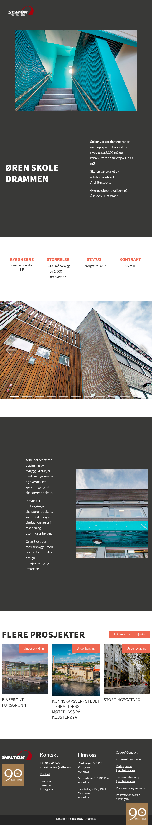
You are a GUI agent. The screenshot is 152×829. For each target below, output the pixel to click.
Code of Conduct (127, 752)
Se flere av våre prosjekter (129, 634)
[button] (143, 11)
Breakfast (90, 818)
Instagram (46, 789)
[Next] (141, 349)
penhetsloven (126, 770)
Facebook (46, 781)
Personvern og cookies (130, 788)
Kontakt (45, 774)
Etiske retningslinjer (128, 759)
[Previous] (11, 349)
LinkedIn (45, 785)
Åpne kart (84, 771)
